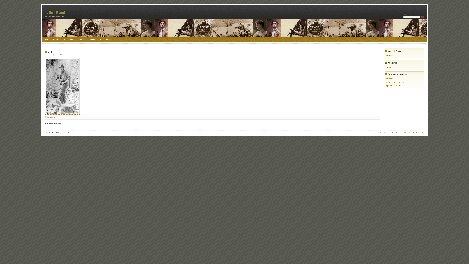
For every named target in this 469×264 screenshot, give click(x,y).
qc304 (51, 52)
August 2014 (390, 67)
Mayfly (108, 39)
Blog (63, 39)
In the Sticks (82, 39)
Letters (92, 39)
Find (404, 15)
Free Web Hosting (418, 133)
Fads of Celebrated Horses (395, 82)
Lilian (100, 39)
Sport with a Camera (393, 86)
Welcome (389, 56)
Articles (56, 39)
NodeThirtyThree (407, 133)
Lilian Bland (55, 12)
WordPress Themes (383, 133)
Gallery (71, 39)
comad (49, 55)
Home (47, 39)
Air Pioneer (390, 79)
